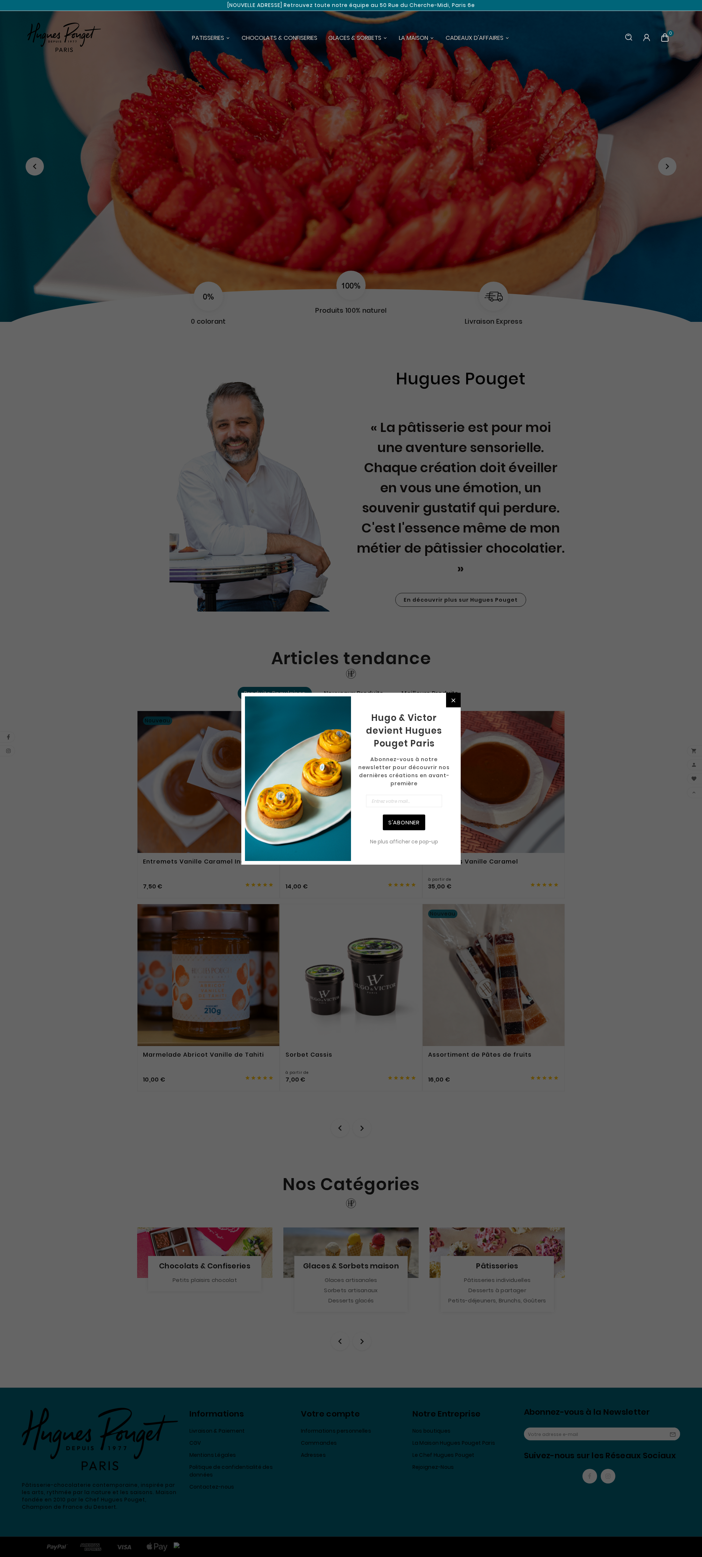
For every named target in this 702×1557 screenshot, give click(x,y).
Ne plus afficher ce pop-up (404, 841)
